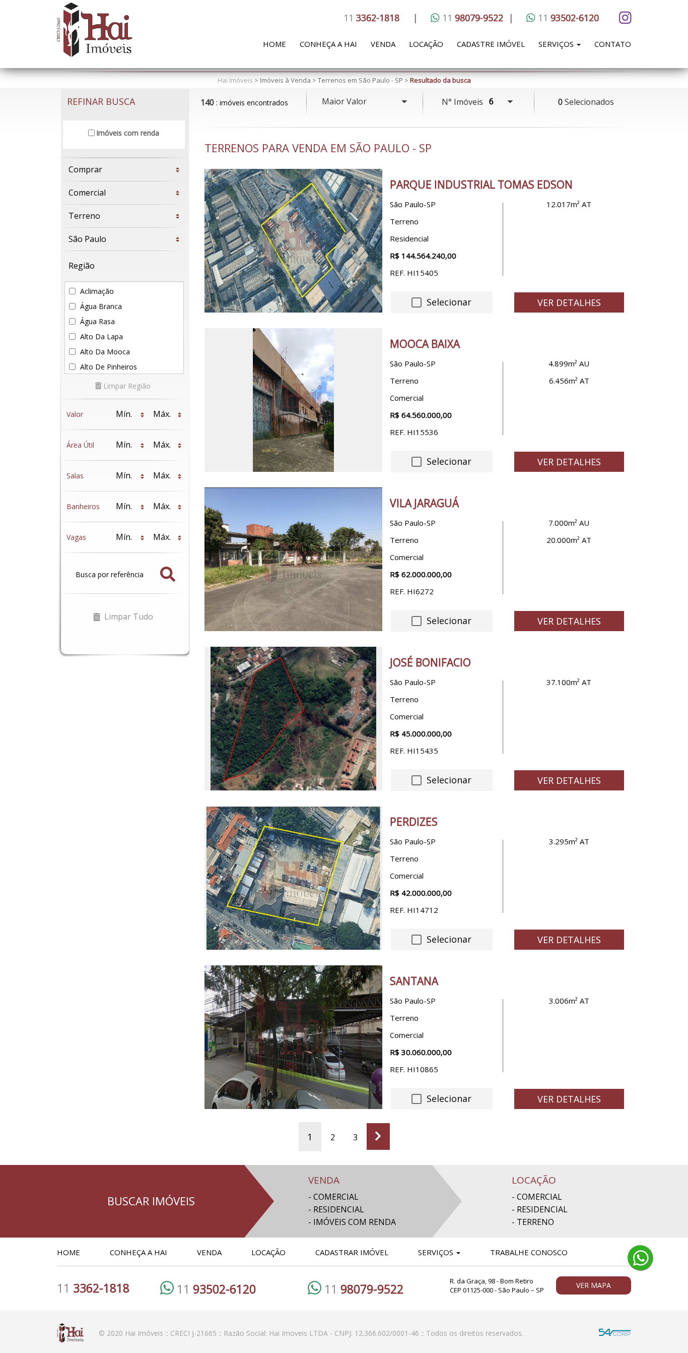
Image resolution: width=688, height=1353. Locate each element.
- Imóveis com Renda (352, 1221)
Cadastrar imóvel (351, 1252)
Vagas (76, 537)
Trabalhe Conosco (529, 1252)
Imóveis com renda (127, 133)
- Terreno (533, 1221)
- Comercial (333, 1196)
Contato (612, 44)
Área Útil (80, 445)
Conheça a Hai (328, 44)
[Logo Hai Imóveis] (126, 35)
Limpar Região (126, 386)
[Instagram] (623, 18)
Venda (383, 44)
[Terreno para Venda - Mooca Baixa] (293, 400)
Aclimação (96, 291)
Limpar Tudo (127, 616)
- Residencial (336, 1209)
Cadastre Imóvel (491, 44)
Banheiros (83, 506)
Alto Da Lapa (100, 336)
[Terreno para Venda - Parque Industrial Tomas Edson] (293, 241)
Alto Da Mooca (104, 351)
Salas (75, 475)
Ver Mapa (593, 1285)
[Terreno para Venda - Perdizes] (293, 878)
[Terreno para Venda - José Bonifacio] (293, 718)
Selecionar (447, 302)
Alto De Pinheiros (107, 367)
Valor (74, 414)
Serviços (557, 44)
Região (81, 265)
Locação (426, 44)
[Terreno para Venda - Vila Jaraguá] (293, 559)
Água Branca (100, 306)
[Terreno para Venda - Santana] (293, 1037)
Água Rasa (96, 321)
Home (274, 44)
